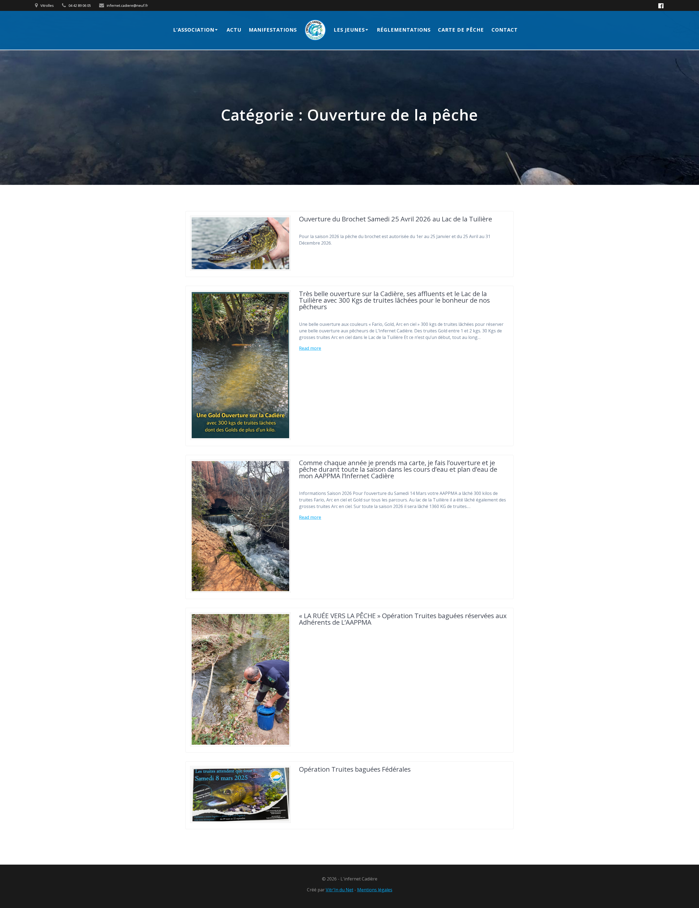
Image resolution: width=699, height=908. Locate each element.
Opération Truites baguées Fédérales (355, 769)
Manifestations (273, 29)
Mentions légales (374, 890)
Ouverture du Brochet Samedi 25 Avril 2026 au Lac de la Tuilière (395, 218)
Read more (310, 348)
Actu (234, 29)
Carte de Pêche (461, 29)
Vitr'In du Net (339, 890)
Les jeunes (349, 29)
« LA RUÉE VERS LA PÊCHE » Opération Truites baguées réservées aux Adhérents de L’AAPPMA (403, 619)
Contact (504, 29)
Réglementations (404, 29)
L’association (193, 29)
